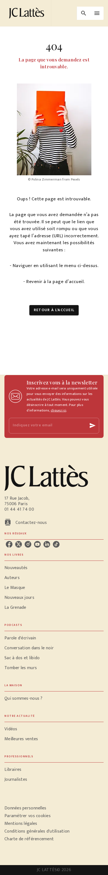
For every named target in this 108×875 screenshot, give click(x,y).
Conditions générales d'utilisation (37, 831)
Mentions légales (20, 823)
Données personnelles (25, 808)
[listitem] (9, 544)
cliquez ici (58, 410)
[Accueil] (27, 13)
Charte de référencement (29, 839)
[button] (54, 310)
